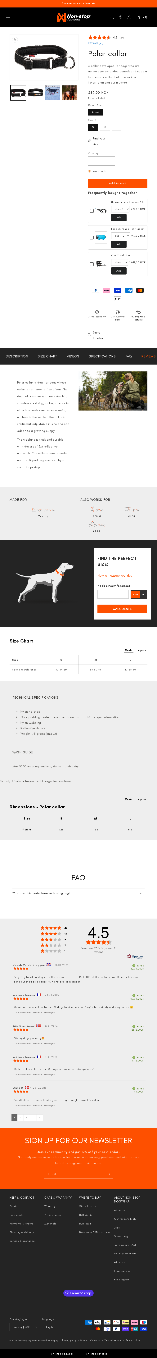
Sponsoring (121, 1236)
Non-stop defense (96, 1353)
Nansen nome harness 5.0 (127, 202)
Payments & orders (21, 1223)
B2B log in (85, 1223)
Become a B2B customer (94, 1232)
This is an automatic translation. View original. (35, 1012)
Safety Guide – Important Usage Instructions (36, 781)
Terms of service (113, 1340)
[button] (8, 17)
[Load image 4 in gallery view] (69, 93)
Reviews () (95, 43)
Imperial (141, 650)
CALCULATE (122, 609)
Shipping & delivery (22, 1232)
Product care (52, 1215)
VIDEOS (73, 356)
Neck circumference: (113, 586)
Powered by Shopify (48, 1340)
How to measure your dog (114, 575)
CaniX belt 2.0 (120, 255)
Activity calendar (125, 1253)
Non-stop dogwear (27, 1340)
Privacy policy (69, 1340)
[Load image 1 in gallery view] (18, 93)
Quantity (93, 153)
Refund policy (133, 1340)
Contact (15, 1206)
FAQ (128, 356)
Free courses (122, 1271)
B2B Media (85, 1215)
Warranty (50, 1206)
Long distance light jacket (128, 228)
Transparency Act (125, 1245)
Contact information (90, 1340)
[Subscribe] (108, 1174)
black (95, 112)
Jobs (117, 1227)
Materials (50, 1223)
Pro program (122, 1279)
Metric (128, 650)
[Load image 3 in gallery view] (52, 93)
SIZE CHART (47, 356)
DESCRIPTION (17, 356)
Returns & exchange (22, 1240)
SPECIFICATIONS (102, 356)
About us (119, 1210)
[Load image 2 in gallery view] (35, 93)
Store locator (87, 1206)
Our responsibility (125, 1218)
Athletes (119, 1262)
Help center (17, 1215)
